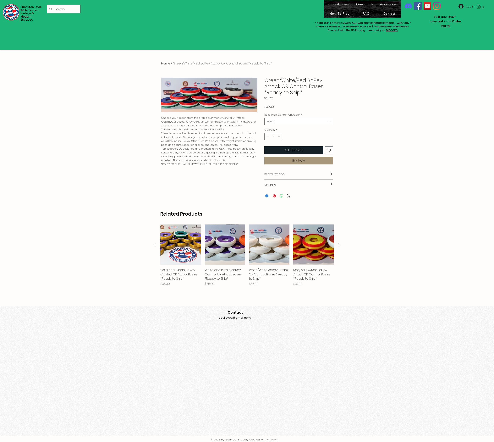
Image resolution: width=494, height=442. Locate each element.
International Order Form (445, 23)
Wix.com (273, 439)
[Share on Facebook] (267, 196)
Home (165, 63)
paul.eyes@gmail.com (235, 318)
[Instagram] (437, 6)
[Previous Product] (154, 244)
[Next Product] (339, 244)
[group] (247, 255)
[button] (481, 6)
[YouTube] (427, 6)
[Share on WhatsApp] (281, 196)
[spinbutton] (273, 136)
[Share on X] (289, 196)
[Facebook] (418, 6)
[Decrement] (267, 136)
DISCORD (392, 30)
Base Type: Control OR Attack (283, 115)
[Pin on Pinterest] (274, 196)
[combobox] (298, 121)
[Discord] (408, 6)
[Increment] (279, 136)
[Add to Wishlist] (329, 150)
